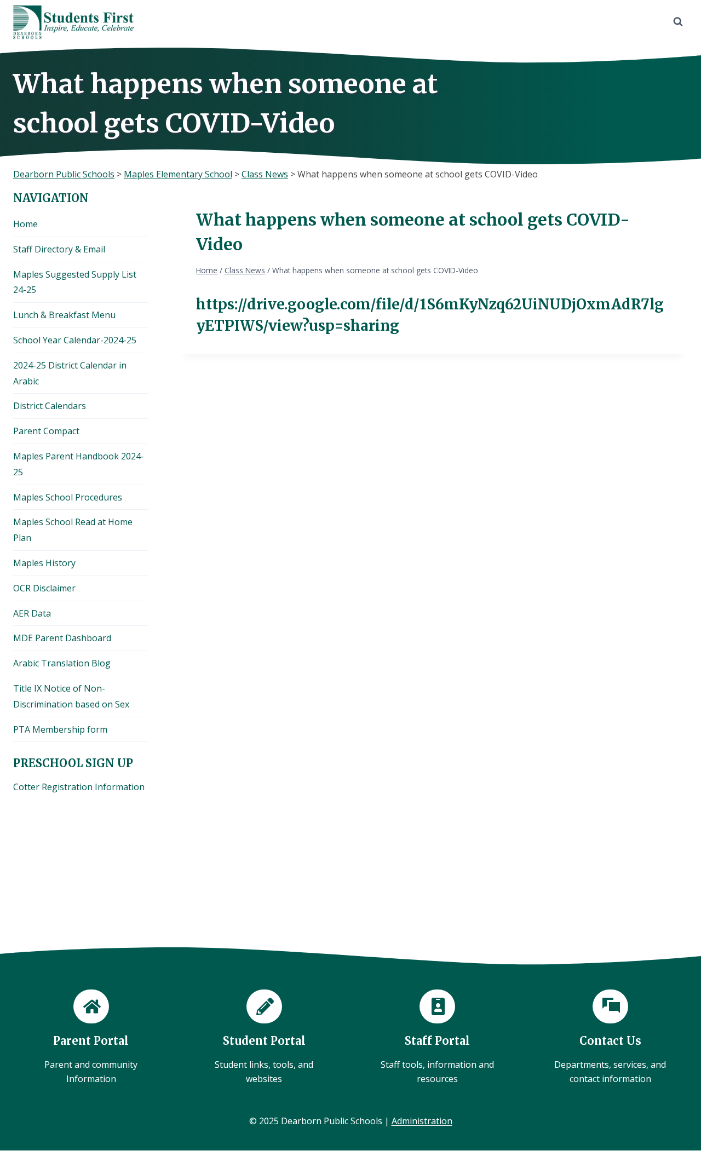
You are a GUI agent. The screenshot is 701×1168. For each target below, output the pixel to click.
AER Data (32, 613)
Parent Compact (46, 431)
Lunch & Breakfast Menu (64, 315)
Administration (422, 1121)
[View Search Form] (678, 22)
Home (25, 224)
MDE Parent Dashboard (62, 638)
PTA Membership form (60, 729)
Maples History (44, 563)
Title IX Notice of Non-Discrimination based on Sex (71, 696)
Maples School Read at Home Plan (73, 530)
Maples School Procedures (67, 497)
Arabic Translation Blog (62, 663)
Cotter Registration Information (79, 787)
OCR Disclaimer (44, 588)
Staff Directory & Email (59, 249)
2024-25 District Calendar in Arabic (70, 373)
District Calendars (49, 406)
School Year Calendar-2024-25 (74, 340)
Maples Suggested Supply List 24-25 (74, 282)
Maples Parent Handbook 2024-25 (78, 464)
